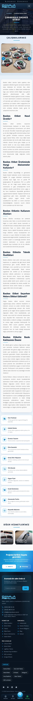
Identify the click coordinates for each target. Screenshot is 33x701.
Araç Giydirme (7, 676)
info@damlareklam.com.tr (11, 612)
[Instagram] (3, 687)
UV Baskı (15, 672)
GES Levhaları (7, 680)
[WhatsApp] (16, 687)
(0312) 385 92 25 (11, 1)
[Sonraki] (29, 58)
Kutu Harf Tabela (18, 669)
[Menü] (29, 6)
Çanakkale (9, 13)
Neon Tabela (18, 676)
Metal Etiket (6, 672)
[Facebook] (8, 687)
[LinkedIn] (12, 687)
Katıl (25, 588)
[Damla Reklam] (8, 6)
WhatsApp (25, 566)
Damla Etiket (6, 669)
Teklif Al (10, 566)
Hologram (24, 672)
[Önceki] (3, 58)
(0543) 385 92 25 (23, 1)
